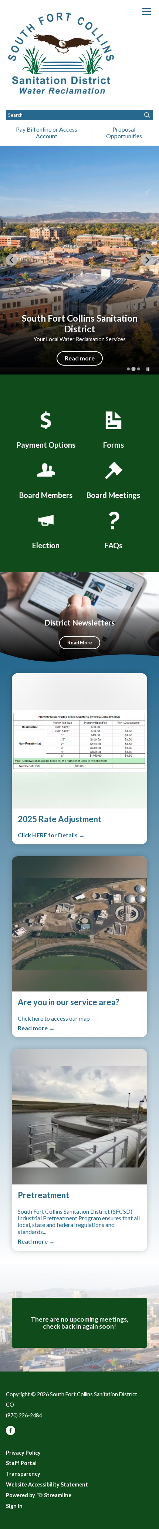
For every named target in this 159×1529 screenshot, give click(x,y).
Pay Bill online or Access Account (46, 132)
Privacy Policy (23, 1453)
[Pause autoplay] (148, 369)
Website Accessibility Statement (47, 1484)
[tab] (128, 368)
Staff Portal (21, 1463)
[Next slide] (147, 260)
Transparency (23, 1474)
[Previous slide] (12, 260)
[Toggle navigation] (146, 11)
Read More (79, 642)
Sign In (14, 1506)
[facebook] (10, 1433)
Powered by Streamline (38, 1495)
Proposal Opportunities (124, 132)
